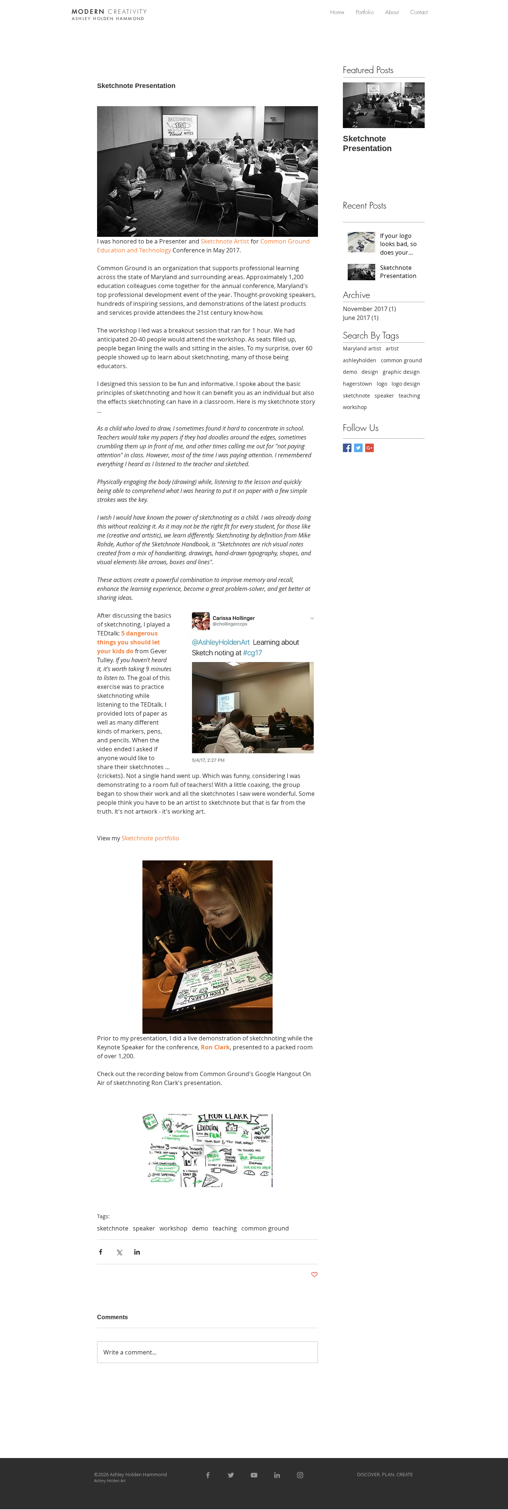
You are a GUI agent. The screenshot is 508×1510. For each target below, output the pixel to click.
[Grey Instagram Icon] (300, 1475)
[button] (364, 12)
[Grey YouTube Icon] (254, 1475)
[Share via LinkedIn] (137, 1251)
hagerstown (357, 383)
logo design (406, 383)
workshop (173, 1228)
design (369, 371)
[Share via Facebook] (100, 1251)
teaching (225, 1228)
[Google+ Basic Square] (369, 448)
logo (382, 383)
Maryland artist (362, 348)
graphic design (401, 371)
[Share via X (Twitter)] (118, 1251)
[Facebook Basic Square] (347, 448)
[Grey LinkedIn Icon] (277, 1475)
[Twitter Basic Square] (358, 448)
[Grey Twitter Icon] (231, 1475)
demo (200, 1228)
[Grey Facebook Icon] (208, 1475)
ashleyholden (359, 360)
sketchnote (112, 1228)
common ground (265, 1228)
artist (392, 348)
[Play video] (207, 1150)
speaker (144, 1228)
